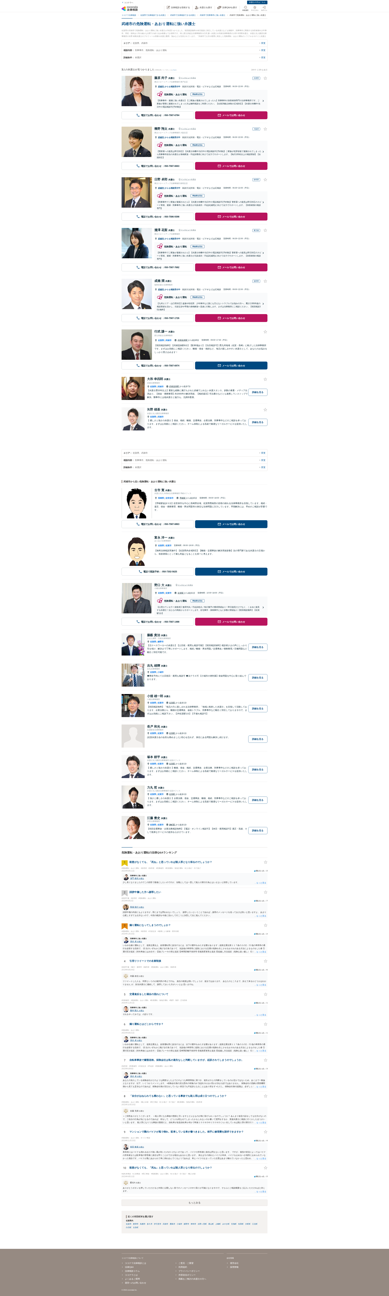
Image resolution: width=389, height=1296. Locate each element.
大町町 (248, 1224)
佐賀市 (169, 545)
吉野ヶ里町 (202, 1224)
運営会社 (234, 1263)
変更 (263, 43)
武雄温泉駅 (183, 340)
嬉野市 (161, 641)
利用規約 (183, 1267)
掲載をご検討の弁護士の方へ (192, 1279)
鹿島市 (172, 1224)
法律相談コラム (132, 1271)
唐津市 (135, 1224)
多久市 (149, 1224)
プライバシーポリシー (189, 1271)
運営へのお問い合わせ (135, 1283)
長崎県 (161, 498)
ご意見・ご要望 (186, 1263)
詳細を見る (257, 392)
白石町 (128, 1227)
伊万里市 (157, 1224)
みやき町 (226, 1224)
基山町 (211, 1224)
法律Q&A (129, 1267)
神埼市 (193, 1224)
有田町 (241, 1224)
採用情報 (234, 1267)
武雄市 (161, 86)
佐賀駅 (181, 593)
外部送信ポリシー (187, 1275)
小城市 (161, 672)
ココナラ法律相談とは (135, 1263)
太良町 (135, 1227)
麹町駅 (172, 825)
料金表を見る (198, 94)
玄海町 (234, 1224)
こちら (174, 70)
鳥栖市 (142, 1224)
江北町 (255, 1224)
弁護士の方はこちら (257, 2)
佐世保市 (170, 498)
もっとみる (194, 1202)
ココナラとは (131, 1275)
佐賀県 (161, 340)
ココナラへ (128, 3)
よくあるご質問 (132, 1279)
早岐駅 (183, 498)
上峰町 (218, 1224)
